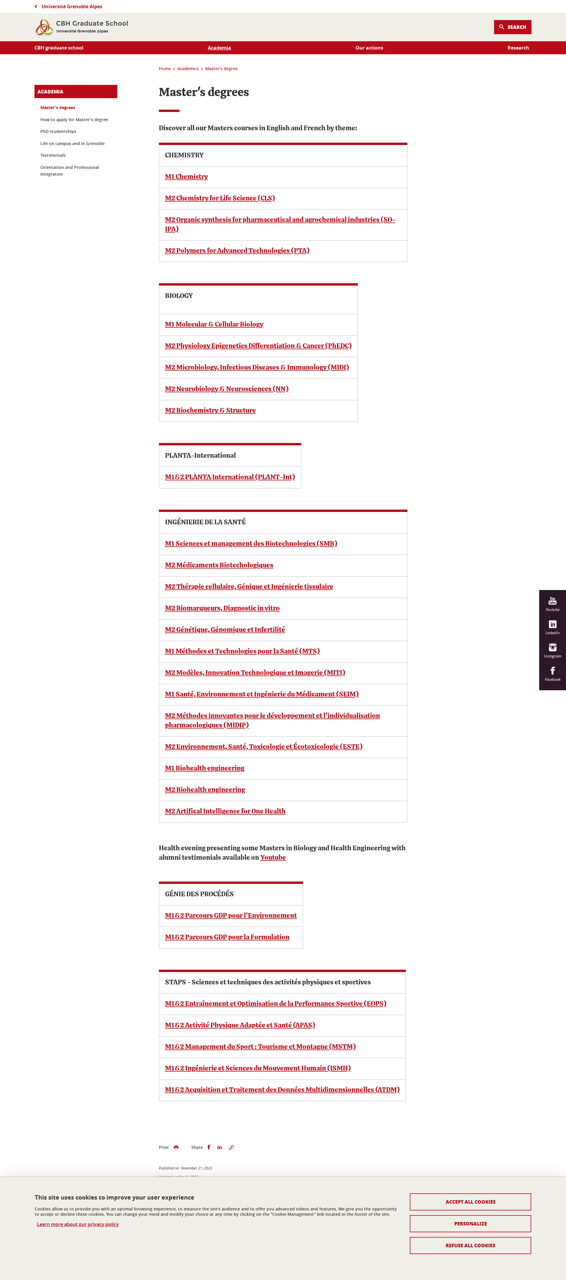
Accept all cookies (471, 1201)
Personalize (470, 1223)
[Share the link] (231, 1147)
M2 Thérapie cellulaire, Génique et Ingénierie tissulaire (249, 587)
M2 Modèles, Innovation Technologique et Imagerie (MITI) (255, 673)
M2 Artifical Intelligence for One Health (225, 811)
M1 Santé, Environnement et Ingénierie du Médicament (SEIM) (262, 694)
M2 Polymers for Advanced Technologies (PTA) (237, 251)
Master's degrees (57, 107)
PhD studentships (58, 131)
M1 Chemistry (186, 177)
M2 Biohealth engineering (205, 790)
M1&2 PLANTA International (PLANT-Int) (230, 477)
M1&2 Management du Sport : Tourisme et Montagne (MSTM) (260, 1047)
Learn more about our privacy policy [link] (78, 1224)
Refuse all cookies (470, 1245)
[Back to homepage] (82, 27)
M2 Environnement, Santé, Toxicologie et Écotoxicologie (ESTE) (264, 747)
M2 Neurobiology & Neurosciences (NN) (227, 389)
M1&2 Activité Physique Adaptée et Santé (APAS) (240, 1025)
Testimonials (53, 155)
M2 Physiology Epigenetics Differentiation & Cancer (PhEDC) (258, 346)
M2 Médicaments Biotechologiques (219, 565)
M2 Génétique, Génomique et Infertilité (225, 630)
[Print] (176, 1147)
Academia (50, 91)
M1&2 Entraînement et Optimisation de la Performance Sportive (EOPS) (275, 1004)
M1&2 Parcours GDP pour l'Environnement (231, 915)
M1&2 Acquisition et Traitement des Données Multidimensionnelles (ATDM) (282, 1090)
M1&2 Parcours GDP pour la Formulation (227, 937)
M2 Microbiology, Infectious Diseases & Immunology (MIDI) (257, 367)
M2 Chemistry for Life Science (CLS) (220, 198)
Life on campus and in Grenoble (72, 143)
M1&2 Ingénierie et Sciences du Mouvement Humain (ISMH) (258, 1068)
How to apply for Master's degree (74, 119)
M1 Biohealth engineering (204, 768)
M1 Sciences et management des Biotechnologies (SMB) (251, 544)
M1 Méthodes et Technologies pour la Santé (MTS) (242, 651)
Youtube (273, 857)
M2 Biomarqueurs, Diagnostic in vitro (222, 608)
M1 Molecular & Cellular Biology (214, 324)
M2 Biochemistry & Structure (210, 410)
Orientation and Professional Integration (69, 170)
